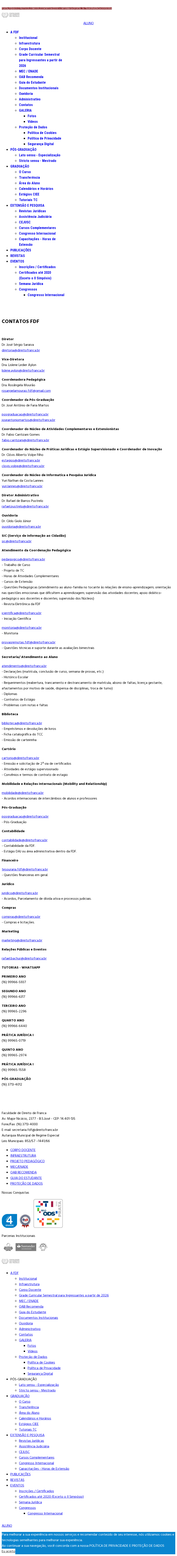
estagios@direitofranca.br (21, 460)
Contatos (26, 105)
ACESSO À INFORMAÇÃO (62, 8)
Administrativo (30, 99)
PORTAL (5, 8)
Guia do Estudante (32, 82)
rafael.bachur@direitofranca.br (24, 958)
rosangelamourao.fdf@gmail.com (26, 391)
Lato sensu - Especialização (39, 155)
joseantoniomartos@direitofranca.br (28, 420)
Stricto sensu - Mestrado (37, 161)
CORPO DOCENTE (23, 1150)
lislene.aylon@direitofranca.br (23, 371)
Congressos (28, 289)
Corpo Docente (30, 49)
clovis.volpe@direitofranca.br (23, 466)
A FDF (14, 32)
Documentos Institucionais (38, 88)
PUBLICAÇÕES (20, 250)
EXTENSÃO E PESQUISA (27, 205)
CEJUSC (25, 222)
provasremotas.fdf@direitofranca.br (28, 642)
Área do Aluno (29, 183)
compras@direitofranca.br (21, 917)
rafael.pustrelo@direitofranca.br (25, 506)
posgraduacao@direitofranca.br (25, 414)
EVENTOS (17, 261)
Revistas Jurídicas (32, 211)
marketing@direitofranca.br (22, 940)
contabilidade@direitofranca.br (24, 840)
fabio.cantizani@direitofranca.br (25, 440)
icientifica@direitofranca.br (21, 613)
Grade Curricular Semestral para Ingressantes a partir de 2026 (40, 60)
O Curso (25, 172)
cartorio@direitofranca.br (20, 758)
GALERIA (25, 110)
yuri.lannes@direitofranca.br (22, 486)
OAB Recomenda (31, 77)
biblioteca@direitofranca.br (22, 723)
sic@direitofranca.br (17, 541)
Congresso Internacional (37, 233)
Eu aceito (8, 1551)
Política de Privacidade (44, 138)
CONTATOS (46, 8)
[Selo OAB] (25, 1222)
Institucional (28, 38)
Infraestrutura (29, 43)
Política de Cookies (42, 133)
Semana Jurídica (31, 284)
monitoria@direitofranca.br (22, 628)
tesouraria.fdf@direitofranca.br (25, 869)
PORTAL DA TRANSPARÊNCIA (87, 8)
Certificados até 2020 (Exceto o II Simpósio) (51, 1497)
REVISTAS (17, 256)
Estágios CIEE (29, 194)
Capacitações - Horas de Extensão (44, 1469)
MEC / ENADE (28, 71)
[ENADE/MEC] (9, 1222)
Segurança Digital (41, 144)
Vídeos (33, 122)
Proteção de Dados (33, 127)
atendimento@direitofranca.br (24, 666)
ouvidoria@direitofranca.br (21, 527)
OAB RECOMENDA (23, 1172)
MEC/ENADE (19, 1167)
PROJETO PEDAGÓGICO (27, 1161)
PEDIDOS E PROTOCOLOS (21, 8)
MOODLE (37, 8)
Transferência (29, 177)
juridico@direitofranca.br (20, 893)
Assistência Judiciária (35, 217)
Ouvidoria (26, 94)
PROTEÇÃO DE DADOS (26, 1184)
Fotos (32, 116)
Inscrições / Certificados (37, 267)
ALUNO (88, 23)
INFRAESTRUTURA (23, 1156)
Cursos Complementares (37, 228)
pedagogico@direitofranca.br (23, 559)
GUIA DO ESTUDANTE (26, 1178)
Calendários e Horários (36, 189)
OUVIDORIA (106, 8)
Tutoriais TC (28, 200)
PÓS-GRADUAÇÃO (23, 150)
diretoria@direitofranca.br (21, 350)
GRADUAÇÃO (19, 166)
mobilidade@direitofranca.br (23, 793)
